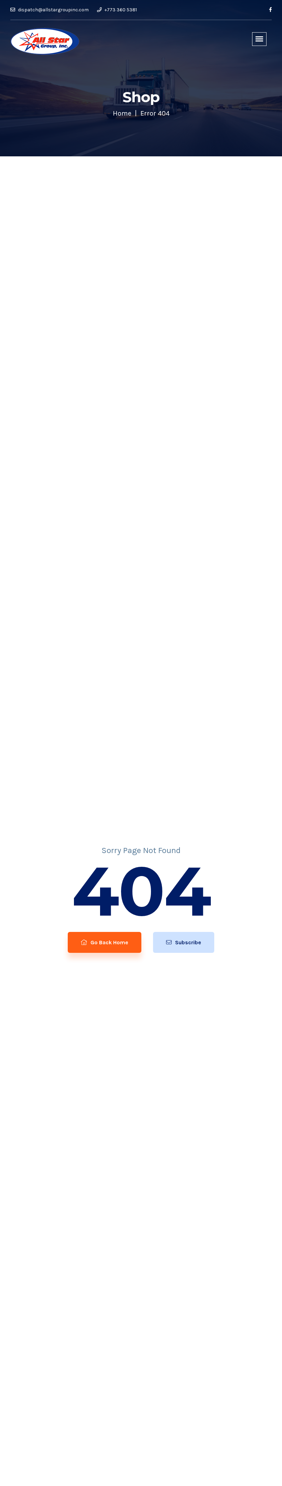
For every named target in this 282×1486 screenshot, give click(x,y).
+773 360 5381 (120, 10)
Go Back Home (108, 942)
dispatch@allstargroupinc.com (53, 10)
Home (122, 113)
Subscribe (187, 942)
